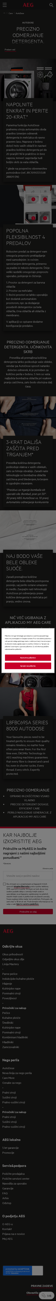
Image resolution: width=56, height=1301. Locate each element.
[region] (28, 650)
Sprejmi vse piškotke (27, 665)
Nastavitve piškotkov (28, 657)
